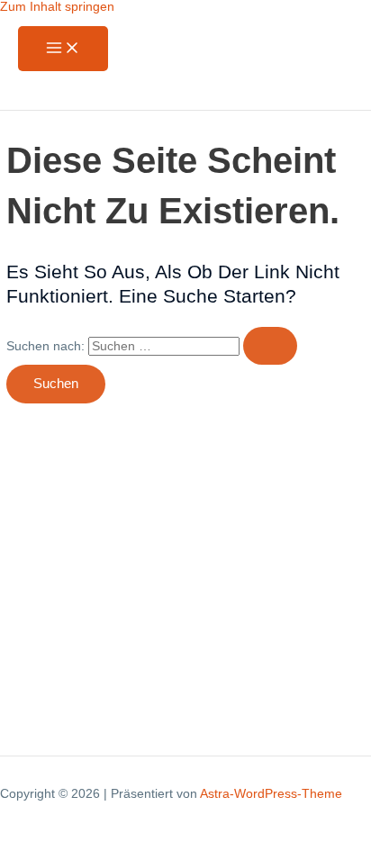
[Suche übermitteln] (270, 346)
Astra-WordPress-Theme (271, 794)
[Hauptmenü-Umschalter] (63, 49)
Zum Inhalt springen (57, 7)
